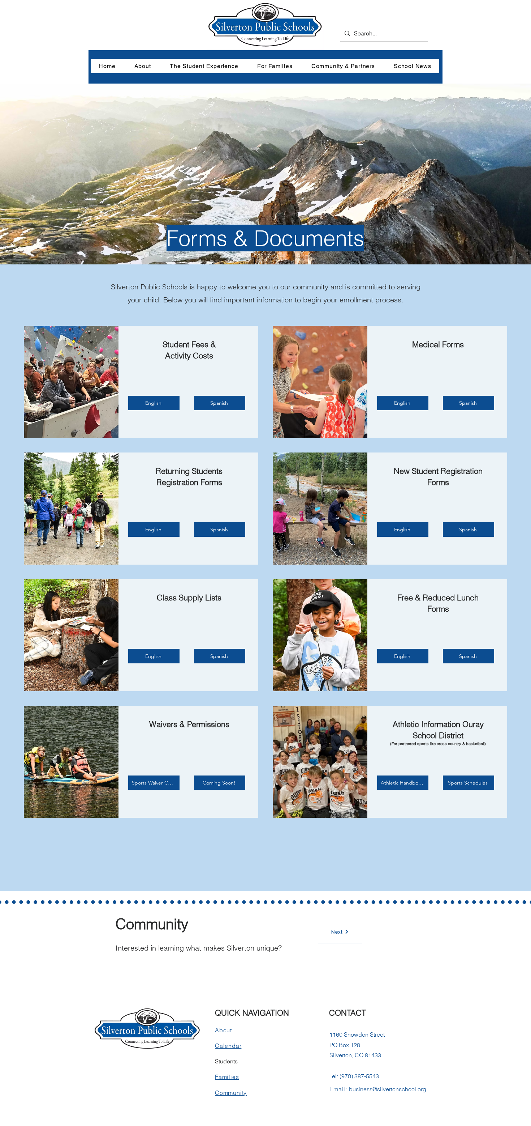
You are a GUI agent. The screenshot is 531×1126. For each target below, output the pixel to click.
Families (227, 1076)
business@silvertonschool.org (387, 1089)
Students (226, 1061)
